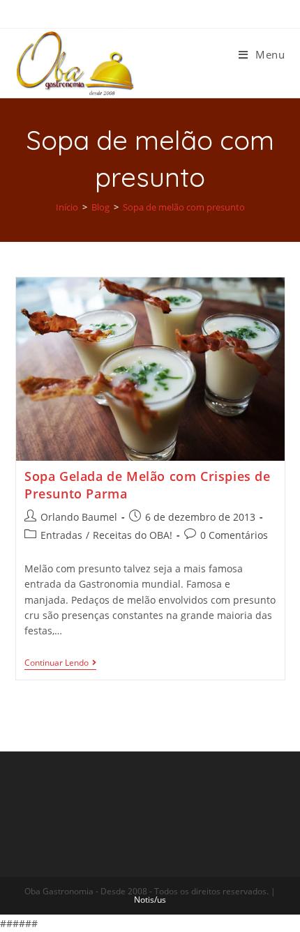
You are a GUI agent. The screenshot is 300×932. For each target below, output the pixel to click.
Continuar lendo (56, 663)
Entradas (61, 535)
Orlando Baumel (78, 517)
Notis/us (150, 900)
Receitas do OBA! (132, 535)
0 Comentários (234, 535)
